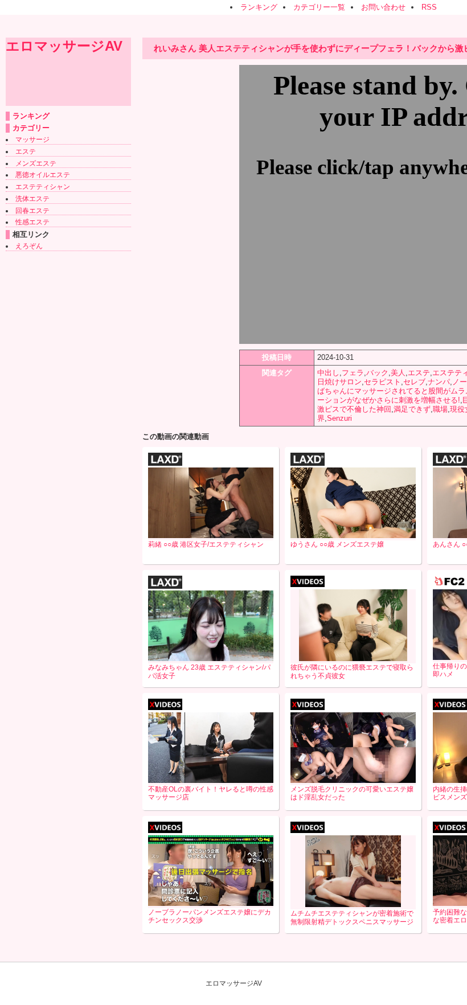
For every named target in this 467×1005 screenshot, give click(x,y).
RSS (429, 7)
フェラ (353, 372)
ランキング (258, 7)
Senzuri (339, 418)
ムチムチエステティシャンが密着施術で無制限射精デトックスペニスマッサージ (351, 917)
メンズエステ (35, 163)
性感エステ (32, 222)
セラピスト (382, 382)
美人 (398, 372)
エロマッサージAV (64, 46)
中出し (328, 372)
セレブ (414, 382)
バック (377, 372)
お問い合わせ (383, 7)
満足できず (412, 409)
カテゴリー (31, 128)
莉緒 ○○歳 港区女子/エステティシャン (206, 544)
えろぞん (29, 246)
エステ (25, 151)
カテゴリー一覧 (319, 7)
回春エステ (32, 211)
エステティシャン (42, 187)
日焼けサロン (339, 382)
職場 (440, 409)
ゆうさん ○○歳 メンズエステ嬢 (337, 544)
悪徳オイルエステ (42, 175)
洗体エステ (32, 199)
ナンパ (439, 382)
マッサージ (32, 139)
